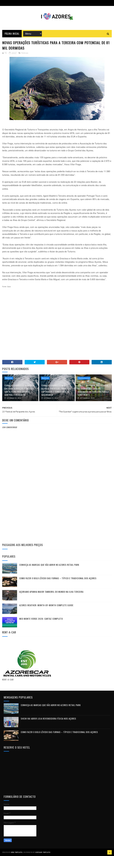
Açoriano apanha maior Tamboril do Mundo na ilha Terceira (51, 591)
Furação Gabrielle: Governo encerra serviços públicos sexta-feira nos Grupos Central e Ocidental (19, 390)
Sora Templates (16, 852)
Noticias (24, 53)
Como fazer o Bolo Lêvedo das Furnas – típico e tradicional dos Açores (57, 578)
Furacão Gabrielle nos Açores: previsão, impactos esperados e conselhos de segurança (56, 390)
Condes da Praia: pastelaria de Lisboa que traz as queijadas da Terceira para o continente (93, 390)
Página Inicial (12, 33)
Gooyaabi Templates (42, 852)
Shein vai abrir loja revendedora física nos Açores (48, 718)
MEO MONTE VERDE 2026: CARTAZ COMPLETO (41, 618)
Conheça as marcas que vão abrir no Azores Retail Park (49, 564)
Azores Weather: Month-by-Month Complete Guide (46, 605)
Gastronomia (84, 378)
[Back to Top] (109, 852)
